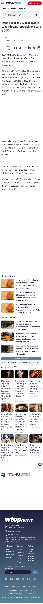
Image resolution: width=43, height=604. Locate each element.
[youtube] (28, 579)
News (5, 8)
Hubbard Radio (13, 590)
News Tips (20, 552)
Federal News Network (31, 551)
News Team (10, 554)
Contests (20, 546)
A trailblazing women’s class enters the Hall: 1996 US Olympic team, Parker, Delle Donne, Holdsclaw (28, 308)
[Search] (39, 8)
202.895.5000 (13, 535)
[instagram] (11, 579)
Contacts (20, 549)
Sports (37, 362)
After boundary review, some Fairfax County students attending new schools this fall (26, 337)
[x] (17, 579)
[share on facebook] (15, 47)
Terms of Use (26, 586)
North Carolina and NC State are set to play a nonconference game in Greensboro (26, 296)
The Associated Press (13, 38)
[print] (38, 47)
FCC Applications (30, 594)
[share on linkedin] (29, 47)
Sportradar (27, 173)
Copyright (34, 586)
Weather (23, 8)
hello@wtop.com (14, 531)
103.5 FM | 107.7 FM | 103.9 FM (31, 559)
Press (19, 562)
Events (19, 559)
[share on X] (20, 47)
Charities (20, 555)
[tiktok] (23, 579)
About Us (9, 546)
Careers (9, 558)
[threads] (34, 579)
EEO (31, 590)
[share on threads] (25, 47)
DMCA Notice (24, 590)
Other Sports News (25, 362)
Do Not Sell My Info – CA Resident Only (14, 597)
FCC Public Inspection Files (15, 594)
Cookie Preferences (33, 597)
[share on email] (34, 47)
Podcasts (31, 546)
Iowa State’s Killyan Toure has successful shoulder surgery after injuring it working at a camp (27, 284)
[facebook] (6, 579)
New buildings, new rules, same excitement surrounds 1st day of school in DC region (28, 325)
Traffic (13, 8)
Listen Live (13, 15)
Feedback (7, 586)
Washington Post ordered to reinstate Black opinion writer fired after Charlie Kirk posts (27, 350)
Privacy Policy (16, 586)
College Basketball (9, 362)
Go (35, 572)
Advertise (9, 561)
